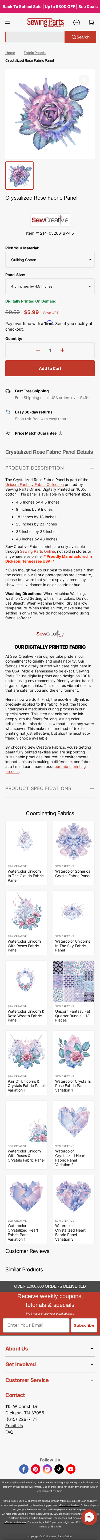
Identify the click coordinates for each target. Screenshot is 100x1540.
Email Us (14, 1425)
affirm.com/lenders (69, 1505)
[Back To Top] (92, 1532)
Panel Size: (15, 274)
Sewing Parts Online (37, 551)
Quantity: (13, 338)
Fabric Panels (35, 53)
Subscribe (84, 1325)
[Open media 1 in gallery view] (84, 80)
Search (83, 36)
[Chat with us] (76, 22)
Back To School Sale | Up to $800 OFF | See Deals (50, 6)
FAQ (9, 1432)
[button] (7, 22)
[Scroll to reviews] (50, 208)
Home (10, 53)
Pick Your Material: (22, 248)
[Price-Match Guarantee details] (60, 433)
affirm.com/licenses (15, 1522)
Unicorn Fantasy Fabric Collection (34, 484)
